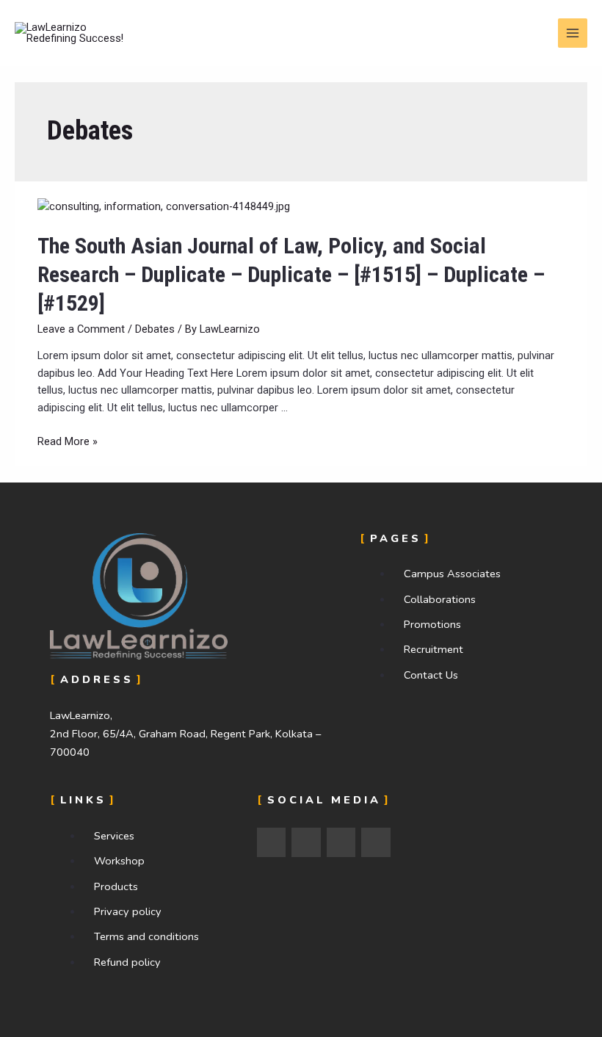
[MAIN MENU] (572, 33)
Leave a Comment (81, 329)
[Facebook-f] (271, 842)
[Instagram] (306, 842)
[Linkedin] (341, 842)
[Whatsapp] (376, 842)
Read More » (67, 441)
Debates (155, 329)
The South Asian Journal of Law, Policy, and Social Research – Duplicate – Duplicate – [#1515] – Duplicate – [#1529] (291, 274)
